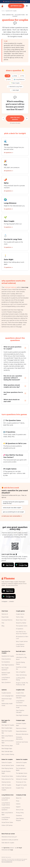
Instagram (4, 601)
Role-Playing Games (7, 768)
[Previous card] (3, 118)
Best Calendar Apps (7, 751)
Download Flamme (7, 620)
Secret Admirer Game (8, 765)
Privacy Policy (20, 812)
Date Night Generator (22, 715)
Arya (11, 850)
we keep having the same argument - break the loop (14, 502)
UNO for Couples (6, 785)
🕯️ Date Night (15, 90)
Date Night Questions (8, 665)
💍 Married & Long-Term (15, 86)
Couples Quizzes (6, 693)
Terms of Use (19, 809)
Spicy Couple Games (22, 641)
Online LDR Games (7, 825)
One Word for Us (20, 654)
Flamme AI (5, 614)
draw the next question (15, 118)
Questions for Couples (8, 656)
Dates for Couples (7, 762)
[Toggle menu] (26, 5)
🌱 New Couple (15, 83)
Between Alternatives (22, 734)
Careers (18, 804)
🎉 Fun (22, 76)
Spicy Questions (6, 682)
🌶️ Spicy (8, 79)
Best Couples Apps (7, 728)
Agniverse (6, 847)
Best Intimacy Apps (7, 745)
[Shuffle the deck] (26, 118)
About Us (18, 798)
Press (17, 801)
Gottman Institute (10, 287)
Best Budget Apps (7, 748)
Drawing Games (6, 782)
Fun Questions (6, 662)
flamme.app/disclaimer (7, 861)
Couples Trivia (20, 788)
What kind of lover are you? (9, 837)
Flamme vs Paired (21, 728)
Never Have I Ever (21, 620)
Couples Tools (20, 693)
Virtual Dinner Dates (7, 776)
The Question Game (21, 626)
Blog (3, 626)
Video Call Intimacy (21, 675)
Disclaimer (19, 815)
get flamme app (16, 6)
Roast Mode (5, 617)
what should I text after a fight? (12, 507)
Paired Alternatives (21, 731)
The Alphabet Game (21, 773)
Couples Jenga (20, 765)
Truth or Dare (19, 617)
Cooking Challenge (21, 776)
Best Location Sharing (8, 754)
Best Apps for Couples (8, 725)
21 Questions (19, 628)
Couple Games (20, 614)
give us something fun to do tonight (13, 512)
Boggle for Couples (21, 785)
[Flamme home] (2, 6)
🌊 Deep (14, 76)
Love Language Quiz (7, 696)
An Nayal (19, 847)
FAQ (3, 623)
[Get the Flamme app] (15, 546)
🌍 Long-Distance (19, 79)
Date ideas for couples (8, 842)
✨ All (7, 76)
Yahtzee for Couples (21, 779)
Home (3, 10)
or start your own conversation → (12, 516)
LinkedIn (11, 601)
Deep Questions (6, 659)
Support (18, 807)
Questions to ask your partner (10, 839)
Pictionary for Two (21, 782)
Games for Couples (21, 762)
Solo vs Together (20, 672)
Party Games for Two (7, 779)
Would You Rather (21, 623)
